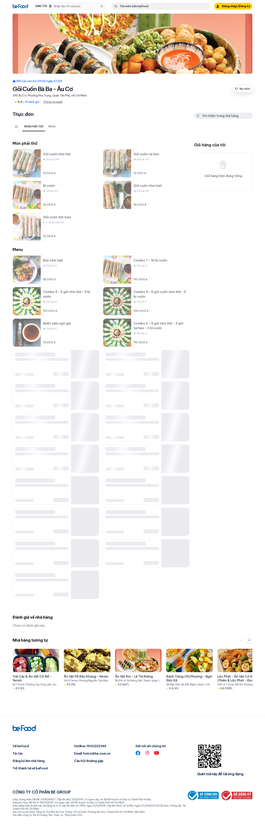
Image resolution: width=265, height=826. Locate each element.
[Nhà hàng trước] (241, 640)
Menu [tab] (52, 126)
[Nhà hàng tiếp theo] (249, 640)
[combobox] (76, 6)
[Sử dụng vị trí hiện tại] (101, 6)
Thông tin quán (53, 102)
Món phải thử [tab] (33, 126)
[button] (70, 6)
